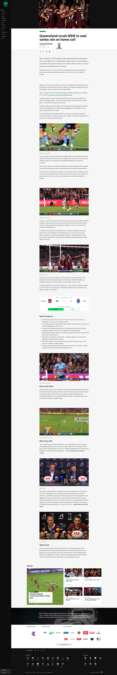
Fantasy (4, 24)
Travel (3, 14)
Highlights (56, 309)
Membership (4, 32)
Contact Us (44, 672)
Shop (3, 38)
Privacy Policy (33, 672)
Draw (3, 16)
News (3, 9)
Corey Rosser (46, 43)
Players (4, 20)
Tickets (3, 34)
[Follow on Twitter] (40, 650)
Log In (4, 672)
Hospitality (4, 36)
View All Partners (64, 644)
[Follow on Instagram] (43, 650)
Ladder (3, 18)
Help (40, 672)
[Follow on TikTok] (35, 650)
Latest (72, 309)
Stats (3, 22)
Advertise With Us (50, 672)
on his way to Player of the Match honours (60, 95)
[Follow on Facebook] (38, 650)
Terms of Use (27, 672)
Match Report (42, 31)
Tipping (3, 26)
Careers (38, 672)
